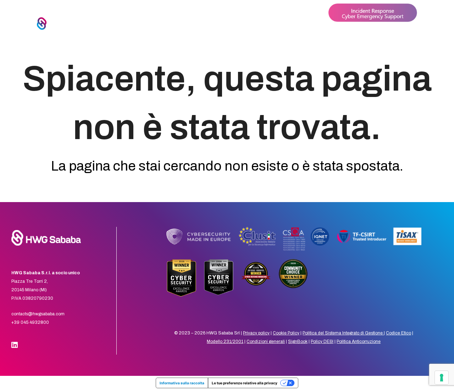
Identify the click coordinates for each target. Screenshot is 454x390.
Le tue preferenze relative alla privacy (244, 383)
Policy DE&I (322, 341)
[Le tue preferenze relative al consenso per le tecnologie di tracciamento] (441, 377)
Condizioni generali (266, 341)
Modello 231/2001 (225, 341)
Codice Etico (398, 333)
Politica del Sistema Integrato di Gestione (343, 333)
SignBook (298, 341)
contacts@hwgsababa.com (38, 313)
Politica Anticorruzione (359, 341)
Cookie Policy (286, 333)
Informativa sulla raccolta (182, 383)
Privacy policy (256, 333)
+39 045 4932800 (30, 322)
